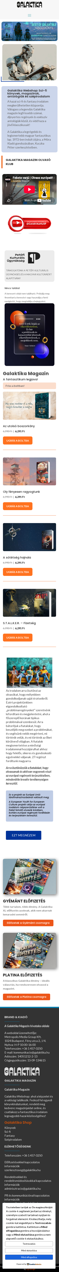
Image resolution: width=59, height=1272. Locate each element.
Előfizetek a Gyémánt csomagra (28, 923)
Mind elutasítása (29, 1250)
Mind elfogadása (29, 1257)
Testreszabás (29, 1243)
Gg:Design (30, 1269)
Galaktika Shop (18, 1122)
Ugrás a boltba (17, 440)
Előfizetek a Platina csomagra (26, 997)
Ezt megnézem (23, 835)
